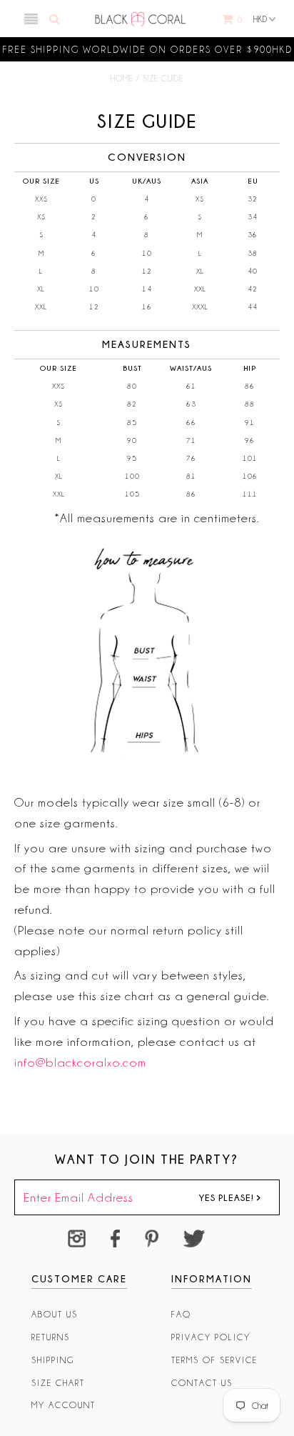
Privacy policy (210, 1337)
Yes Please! (227, 1197)
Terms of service (214, 1360)
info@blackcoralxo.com (80, 1062)
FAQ (181, 1314)
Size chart (58, 1382)
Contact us (202, 1382)
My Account (63, 1405)
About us (54, 1314)
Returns (50, 1337)
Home (122, 78)
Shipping (52, 1360)
